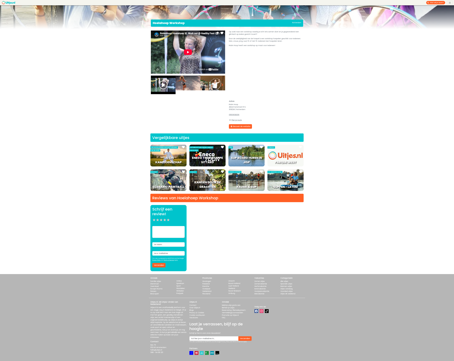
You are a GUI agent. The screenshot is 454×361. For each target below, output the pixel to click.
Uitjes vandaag (286, 289)
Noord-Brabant (234, 291)
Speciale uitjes (286, 284)
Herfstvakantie (260, 286)
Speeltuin (180, 283)
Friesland (206, 284)
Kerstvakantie (260, 289)
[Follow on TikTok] (267, 311)
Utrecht (231, 281)
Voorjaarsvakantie (261, 291)
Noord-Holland (234, 283)
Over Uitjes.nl (194, 307)
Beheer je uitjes (228, 307)
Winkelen (180, 291)
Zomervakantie (260, 284)
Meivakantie (259, 294)
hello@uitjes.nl (156, 350)
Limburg (231, 293)
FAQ (223, 317)
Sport (178, 286)
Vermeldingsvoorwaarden (232, 312)
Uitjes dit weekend (287, 294)
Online (179, 281)
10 (169, 223)
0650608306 (234, 115)
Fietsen (153, 291)
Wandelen (180, 288)
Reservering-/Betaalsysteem (234, 310)
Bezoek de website (241, 126)
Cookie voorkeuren (197, 315)
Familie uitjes (155, 281)
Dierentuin (154, 284)
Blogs (191, 310)
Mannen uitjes (286, 286)
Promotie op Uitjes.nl (230, 315)
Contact (192, 305)
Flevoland (206, 294)
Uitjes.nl (153, 307)
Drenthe (205, 286)
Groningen (206, 281)
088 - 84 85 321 (156, 352)
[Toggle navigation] (450, 2)
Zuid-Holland (233, 286)
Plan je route (236, 120)
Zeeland (231, 288)
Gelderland (206, 291)
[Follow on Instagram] (261, 311)
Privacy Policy (156, 260)
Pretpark (179, 293)
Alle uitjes (284, 281)
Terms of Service (169, 260)
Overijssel (206, 289)
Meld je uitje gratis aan (231, 305)
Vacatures (193, 317)
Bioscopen (154, 294)
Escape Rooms (156, 289)
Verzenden (159, 265)
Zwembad (154, 286)
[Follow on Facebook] (256, 311)
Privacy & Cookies (196, 312)
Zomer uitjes (259, 281)
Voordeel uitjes (286, 291)
